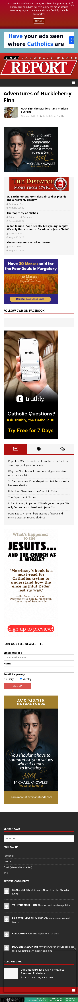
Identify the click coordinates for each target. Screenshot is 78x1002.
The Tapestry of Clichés (22, 213)
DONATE (39, 21)
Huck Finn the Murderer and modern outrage (44, 110)
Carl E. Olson (15, 246)
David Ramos (15, 233)
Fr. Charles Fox (16, 204)
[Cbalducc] (6, 891)
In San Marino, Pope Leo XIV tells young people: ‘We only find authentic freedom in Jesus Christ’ (38, 227)
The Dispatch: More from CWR (39, 184)
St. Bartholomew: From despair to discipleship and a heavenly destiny (37, 198)
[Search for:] (39, 838)
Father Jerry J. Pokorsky (20, 217)
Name (7, 663)
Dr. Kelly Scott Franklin (54, 116)
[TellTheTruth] (6, 907)
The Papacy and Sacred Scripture (28, 242)
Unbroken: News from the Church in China (33, 491)
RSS (6, 873)
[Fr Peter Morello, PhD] (6, 920)
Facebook (9, 855)
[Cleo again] (6, 935)
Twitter (7, 861)
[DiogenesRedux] (6, 948)
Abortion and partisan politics (54, 905)
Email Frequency (14, 674)
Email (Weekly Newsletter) (18, 867)
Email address (13, 652)
